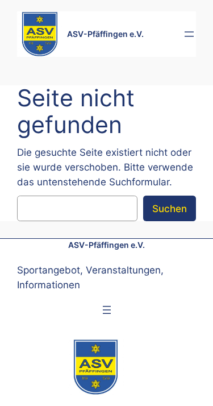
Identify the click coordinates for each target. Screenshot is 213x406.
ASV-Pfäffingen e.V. (105, 34)
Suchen (169, 208)
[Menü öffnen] (189, 34)
